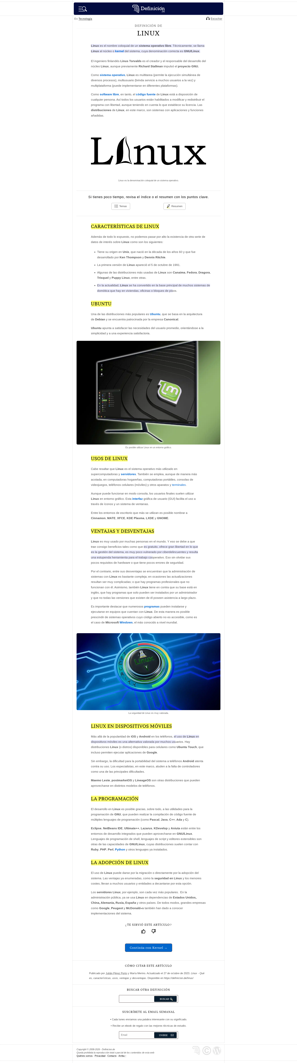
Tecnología (85, 18)
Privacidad (100, 1055)
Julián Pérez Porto (116, 973)
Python (120, 849)
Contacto (111, 1055)
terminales (179, 484)
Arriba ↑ (122, 1055)
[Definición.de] (148, 8)
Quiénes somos (85, 1055)
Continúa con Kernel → (148, 948)
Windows (126, 622)
